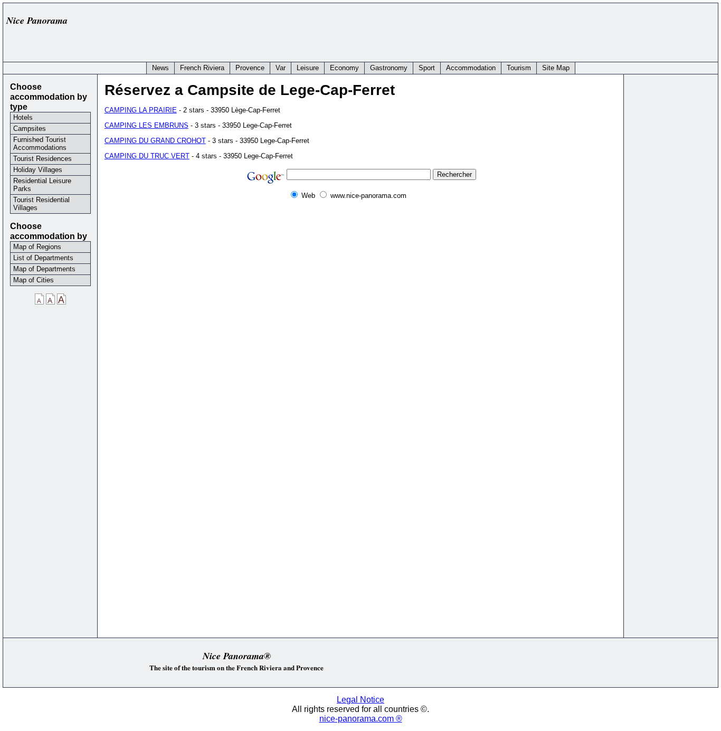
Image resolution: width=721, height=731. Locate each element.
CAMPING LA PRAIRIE (141, 110)
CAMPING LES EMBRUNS (146, 125)
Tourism (519, 68)
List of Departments (43, 258)
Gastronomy (388, 68)
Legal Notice (360, 699)
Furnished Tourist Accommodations (40, 143)
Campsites (29, 128)
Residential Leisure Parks (42, 185)
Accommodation (471, 68)
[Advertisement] (521, 30)
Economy (344, 68)
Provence (249, 68)
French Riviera (202, 68)
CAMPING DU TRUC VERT (147, 156)
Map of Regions (37, 247)
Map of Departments (44, 269)
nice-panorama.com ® (360, 718)
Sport (427, 68)
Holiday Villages (37, 170)
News (160, 68)
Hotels (23, 117)
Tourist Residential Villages (41, 204)
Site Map (556, 68)
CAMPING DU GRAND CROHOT (155, 141)
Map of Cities (33, 280)
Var (281, 68)
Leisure (308, 68)
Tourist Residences (42, 159)
